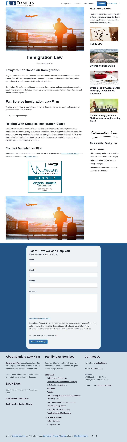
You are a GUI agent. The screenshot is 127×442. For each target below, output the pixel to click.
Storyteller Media (80, 436)
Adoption (50, 392)
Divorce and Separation (102, 66)
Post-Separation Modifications (59, 413)
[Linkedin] (92, 436)
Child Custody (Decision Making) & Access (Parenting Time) (105, 118)
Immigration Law (53, 425)
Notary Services (53, 421)
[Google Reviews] (96, 436)
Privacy (56, 436)
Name (31, 260)
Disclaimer (33, 318)
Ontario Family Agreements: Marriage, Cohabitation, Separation (105, 91)
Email (32, 270)
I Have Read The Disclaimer (45, 336)
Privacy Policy (44, 318)
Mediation (51, 388)
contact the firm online (70, 153)
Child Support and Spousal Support (61, 402)
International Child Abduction (58, 409)
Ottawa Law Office (104, 386)
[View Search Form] (119, 3)
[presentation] (104, 34)
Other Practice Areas (53, 417)
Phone (32, 281)
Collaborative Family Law (103, 143)
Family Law (96, 44)
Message (33, 291)
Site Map (63, 436)
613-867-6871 (31, 156)
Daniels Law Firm (19, 436)
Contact (101, 4)
